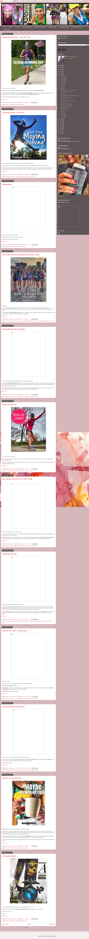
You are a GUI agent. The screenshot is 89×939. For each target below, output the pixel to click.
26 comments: (26, 543)
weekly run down (31, 176)
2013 (61, 133)
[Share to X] (34, 102)
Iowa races (22, 545)
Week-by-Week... (7, 29)
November (63, 78)
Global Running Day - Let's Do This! (16, 37)
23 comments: (26, 319)
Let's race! (17, 27)
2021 (61, 119)
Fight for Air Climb (9, 698)
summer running (28, 470)
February (63, 115)
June (62, 86)
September (63, 81)
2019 (61, 122)
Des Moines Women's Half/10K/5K (12, 545)
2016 (61, 128)
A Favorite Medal (9, 856)
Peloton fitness (16, 770)
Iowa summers (15, 470)
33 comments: (26, 619)
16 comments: (26, 174)
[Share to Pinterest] (36, 102)
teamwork (46, 321)
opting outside (21, 470)
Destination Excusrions (27, 27)
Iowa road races (8, 321)
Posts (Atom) (31, 927)
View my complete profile (69, 58)
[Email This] (31, 102)
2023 (61, 73)
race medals (17, 920)
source (39, 94)
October (62, 79)
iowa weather (18, 176)
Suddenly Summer (9, 554)
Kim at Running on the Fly (71, 56)
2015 (61, 129)
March (62, 113)
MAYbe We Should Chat (11, 778)
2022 (61, 74)
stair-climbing (28, 698)
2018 (61, 124)
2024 (61, 71)
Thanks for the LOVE (52, 27)
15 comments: (26, 468)
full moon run (17, 246)
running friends (41, 321)
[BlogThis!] (32, 102)
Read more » (4, 99)
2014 (61, 131)
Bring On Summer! (9, 404)
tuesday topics (22, 104)
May (62, 88)
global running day (9, 104)
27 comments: (26, 768)
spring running (24, 176)
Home (5, 27)
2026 (61, 67)
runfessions (23, 246)
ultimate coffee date (24, 847)
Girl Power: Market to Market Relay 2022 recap (20, 255)
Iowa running (15, 104)
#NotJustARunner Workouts (76, 27)
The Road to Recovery (63, 27)
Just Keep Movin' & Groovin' (13, 112)
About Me (11, 27)
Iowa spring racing (16, 321)
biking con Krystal (12, 176)
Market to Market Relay (25, 321)
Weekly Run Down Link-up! (39, 27)
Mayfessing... (7, 184)
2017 (61, 126)
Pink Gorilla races (33, 321)
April (62, 111)
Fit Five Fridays (11, 246)
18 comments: (26, 244)
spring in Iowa (22, 396)
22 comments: (26, 696)
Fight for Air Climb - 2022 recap (14, 631)
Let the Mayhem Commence (13, 707)
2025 (61, 69)
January (62, 117)
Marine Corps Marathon (10, 920)
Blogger (53, 936)
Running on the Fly (12, 5)
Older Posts (52, 924)
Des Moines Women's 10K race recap (17, 479)
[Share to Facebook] (35, 102)
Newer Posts (5, 924)
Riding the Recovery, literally (13, 329)
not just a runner (16, 698)
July (62, 85)
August (62, 83)
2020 (61, 121)
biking (6, 176)
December (63, 76)
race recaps (27, 545)
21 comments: (26, 102)
